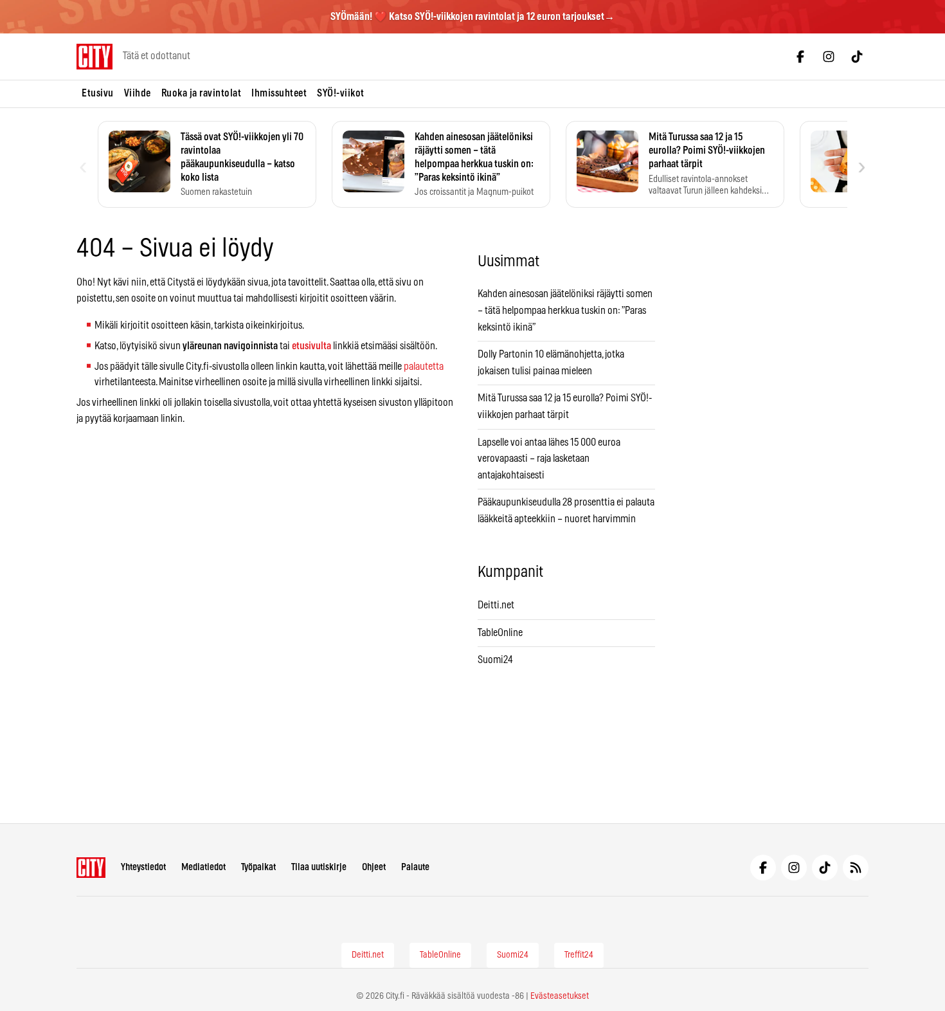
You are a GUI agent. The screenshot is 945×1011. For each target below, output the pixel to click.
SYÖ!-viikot (340, 93)
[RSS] (856, 867)
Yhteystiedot (143, 867)
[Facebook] (800, 56)
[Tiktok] (857, 56)
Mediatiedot (203, 867)
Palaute (415, 867)
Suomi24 (495, 660)
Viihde (137, 93)
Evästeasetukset (559, 996)
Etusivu (98, 93)
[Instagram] (828, 56)
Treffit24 (578, 955)
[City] (90, 867)
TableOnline (500, 633)
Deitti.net (496, 605)
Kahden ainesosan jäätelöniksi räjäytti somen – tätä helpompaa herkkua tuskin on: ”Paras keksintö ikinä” (565, 310)
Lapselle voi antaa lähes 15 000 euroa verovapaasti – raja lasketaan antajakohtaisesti (549, 458)
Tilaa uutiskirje (318, 867)
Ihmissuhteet (279, 93)
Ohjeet (374, 867)
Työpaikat (258, 867)
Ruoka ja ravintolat (201, 93)
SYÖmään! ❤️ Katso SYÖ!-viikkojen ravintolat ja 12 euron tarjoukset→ (472, 17)
